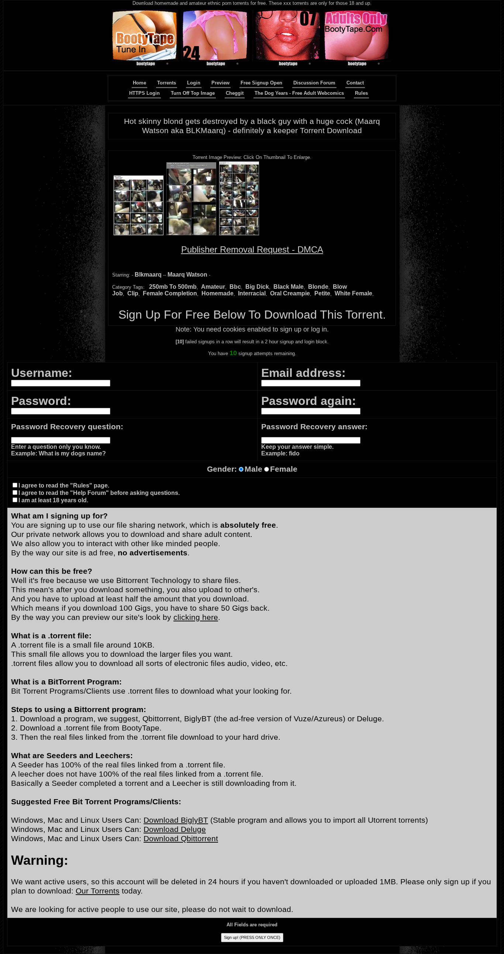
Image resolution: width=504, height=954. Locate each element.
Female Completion (170, 293)
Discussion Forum (314, 83)
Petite (322, 293)
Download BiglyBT (176, 820)
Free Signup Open (261, 83)
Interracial (252, 293)
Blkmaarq (148, 274)
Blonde (318, 287)
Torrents (166, 83)
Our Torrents (98, 891)
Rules (361, 93)
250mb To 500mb (173, 287)
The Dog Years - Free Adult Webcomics (299, 93)
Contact (355, 83)
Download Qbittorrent (181, 838)
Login (193, 83)
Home (139, 83)
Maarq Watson (187, 274)
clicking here (195, 617)
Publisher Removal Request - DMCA (252, 249)
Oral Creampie (290, 293)
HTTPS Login (144, 93)
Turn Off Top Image (193, 93)
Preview (220, 83)
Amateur (213, 287)
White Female (353, 293)
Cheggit (235, 93)
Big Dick (257, 287)
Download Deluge (175, 829)
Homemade (217, 293)
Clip (132, 293)
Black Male (288, 287)
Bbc (235, 287)
